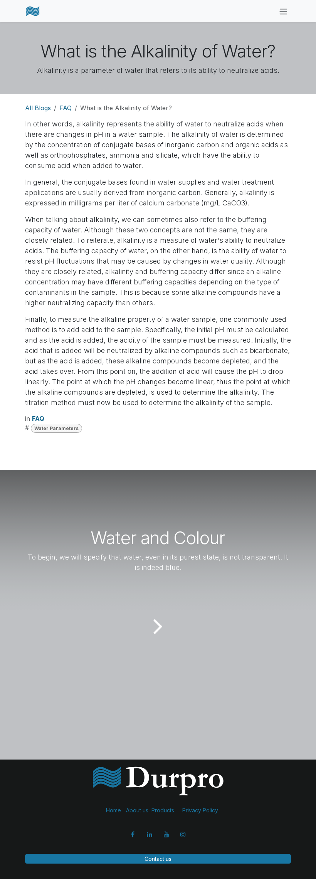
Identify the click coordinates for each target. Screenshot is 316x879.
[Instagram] (183, 834)
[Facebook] (133, 834)
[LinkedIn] (149, 834)
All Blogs (38, 108)
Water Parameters (56, 428)
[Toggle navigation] (283, 11)
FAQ (65, 108)
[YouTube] (166, 834)
